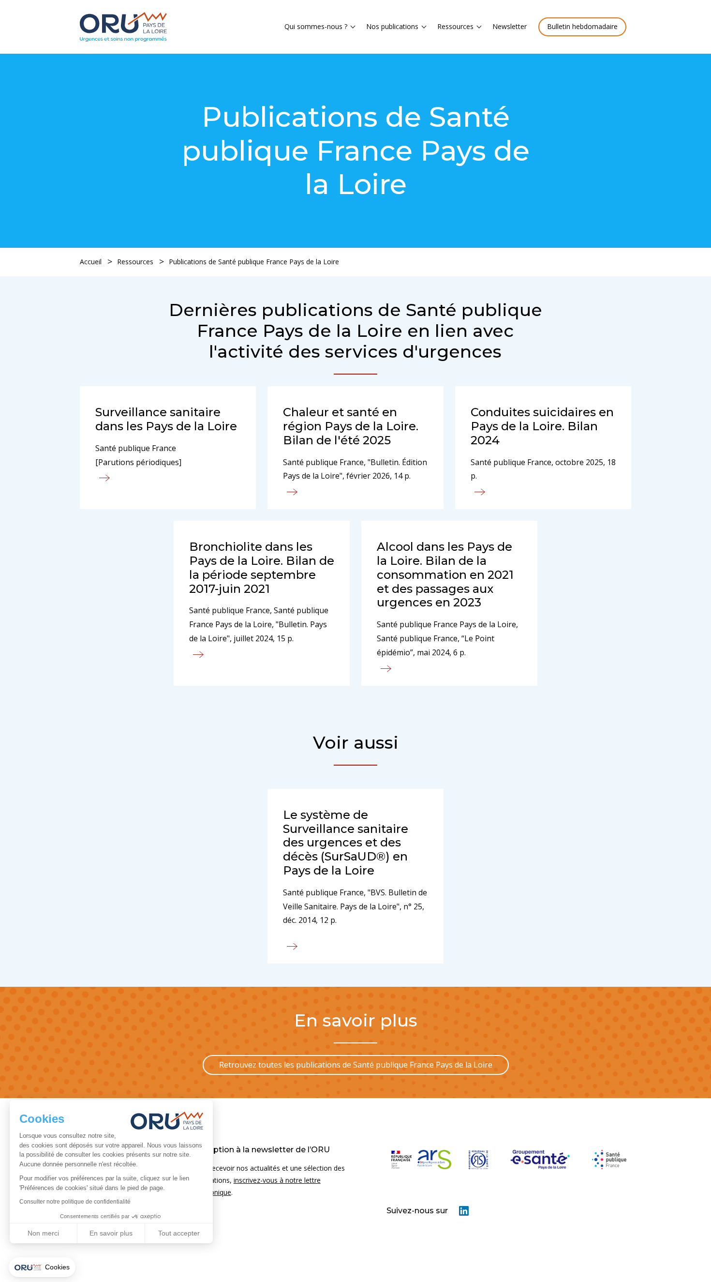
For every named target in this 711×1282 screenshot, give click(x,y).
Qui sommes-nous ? (315, 26)
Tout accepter (179, 1233)
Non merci (43, 1233)
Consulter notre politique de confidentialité (75, 1201)
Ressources (455, 26)
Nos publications (392, 26)
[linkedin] (464, 1212)
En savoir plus (111, 1233)
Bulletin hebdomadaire (582, 26)
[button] (42, 1267)
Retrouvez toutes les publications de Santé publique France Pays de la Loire (355, 1064)
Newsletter (509, 26)
